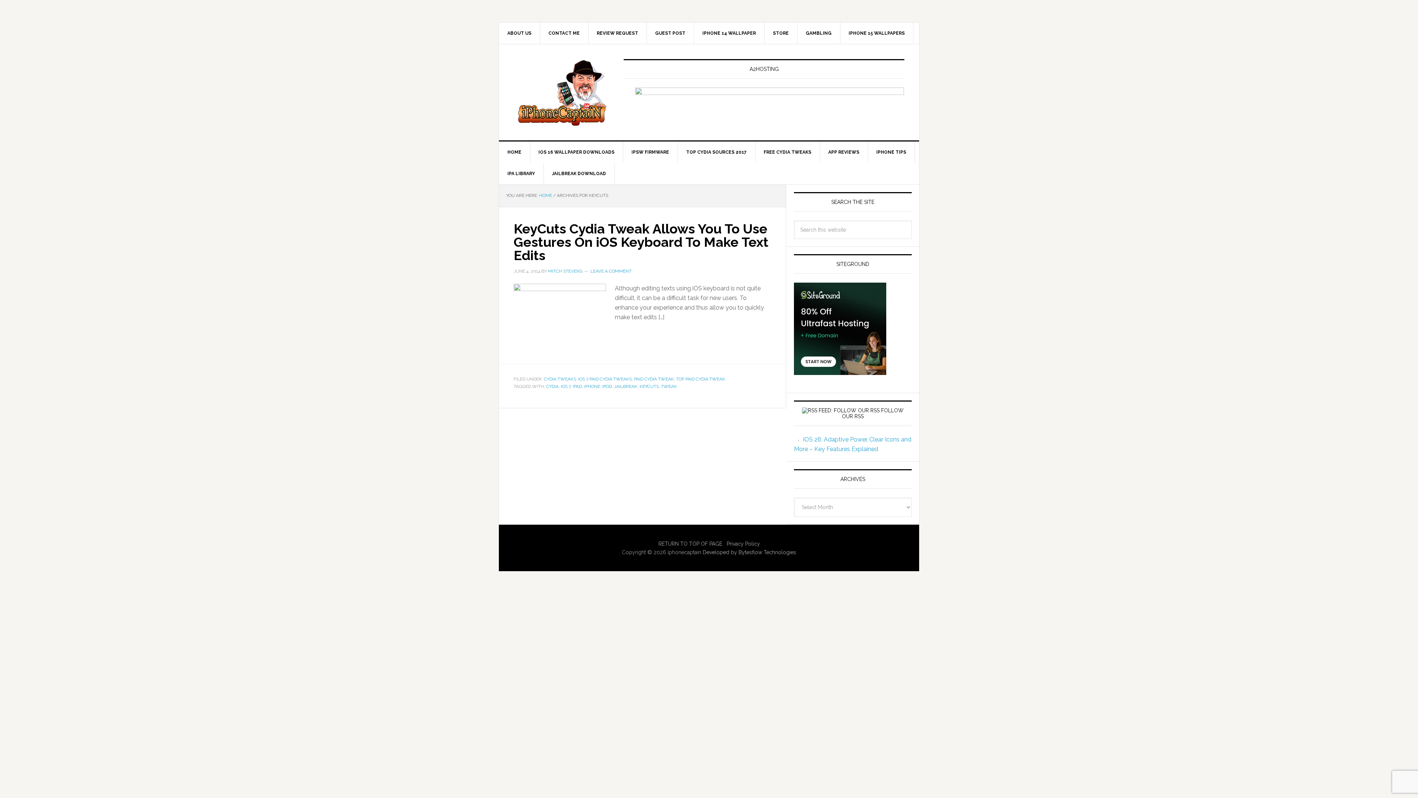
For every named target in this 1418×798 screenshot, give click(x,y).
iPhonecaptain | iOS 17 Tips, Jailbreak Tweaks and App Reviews (562, 92)
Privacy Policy (743, 544)
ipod (607, 386)
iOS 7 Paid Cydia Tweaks (605, 379)
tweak (669, 386)
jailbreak (625, 386)
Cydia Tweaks (560, 379)
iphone (592, 386)
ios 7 (566, 386)
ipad (577, 386)
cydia (552, 386)
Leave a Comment (610, 271)
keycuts (649, 386)
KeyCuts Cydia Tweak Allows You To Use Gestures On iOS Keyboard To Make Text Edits (641, 242)
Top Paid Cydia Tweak (700, 379)
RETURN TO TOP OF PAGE (690, 544)
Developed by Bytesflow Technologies (749, 552)
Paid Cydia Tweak (654, 379)
